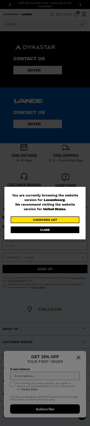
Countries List (45, 219)
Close (45, 229)
